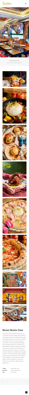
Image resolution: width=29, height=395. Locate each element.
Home (8, 62)
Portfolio (12, 62)
